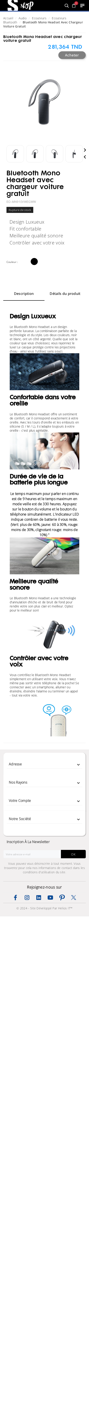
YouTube (50, 897)
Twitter (73, 897)
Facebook (15, 897)
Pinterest (62, 897)
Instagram (27, 897)
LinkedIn (38, 897)
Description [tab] (24, 293)
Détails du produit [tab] (65, 293)
